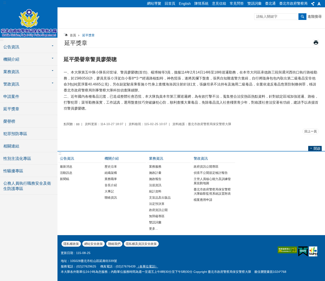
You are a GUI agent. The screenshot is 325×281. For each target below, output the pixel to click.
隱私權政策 (71, 244)
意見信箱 (219, 3)
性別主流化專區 (17, 158)
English (185, 4)
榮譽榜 (9, 121)
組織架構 (111, 172)
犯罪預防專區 (15, 134)
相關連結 (11, 146)
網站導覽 (154, 3)
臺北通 (270, 3)
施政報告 (155, 179)
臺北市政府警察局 (293, 3)
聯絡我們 (114, 244)
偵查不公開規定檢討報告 (211, 172)
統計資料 (155, 191)
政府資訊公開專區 (206, 166)
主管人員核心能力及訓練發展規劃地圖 (212, 181)
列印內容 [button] (316, 42)
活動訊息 (66, 172)
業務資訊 (156, 158)
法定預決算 (156, 203)
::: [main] (65, 34)
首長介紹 (111, 185)
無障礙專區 (156, 216)
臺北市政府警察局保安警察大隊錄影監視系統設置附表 (212, 191)
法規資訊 (155, 185)
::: (4, 2)
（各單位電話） (147, 266)
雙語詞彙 (254, 3)
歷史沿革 (111, 166)
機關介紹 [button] (11, 59)
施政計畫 (155, 172)
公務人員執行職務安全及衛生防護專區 (27, 186)
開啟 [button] (317, 148)
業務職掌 (111, 179)
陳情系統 (201, 3)
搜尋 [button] (302, 16)
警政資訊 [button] (11, 84)
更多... (153, 228)
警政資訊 (201, 158)
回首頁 (170, 3)
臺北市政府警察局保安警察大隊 (28, 22)
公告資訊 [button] (11, 47)
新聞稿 (64, 179)
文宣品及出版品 (160, 197)
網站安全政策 (93, 244)
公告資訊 (67, 158)
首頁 (73, 35)
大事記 (109, 191)
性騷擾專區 (13, 171)
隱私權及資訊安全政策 (141, 244)
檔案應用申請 (203, 200)
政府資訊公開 (158, 210)
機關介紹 (112, 158)
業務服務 (155, 166)
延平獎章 (11, 109)
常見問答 (237, 3)
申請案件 (11, 96)
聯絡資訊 (111, 197)
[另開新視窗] (287, 249)
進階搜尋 (315, 16)
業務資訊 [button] (11, 72)
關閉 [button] (312, 3)
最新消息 (66, 166)
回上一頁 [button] (310, 131)
